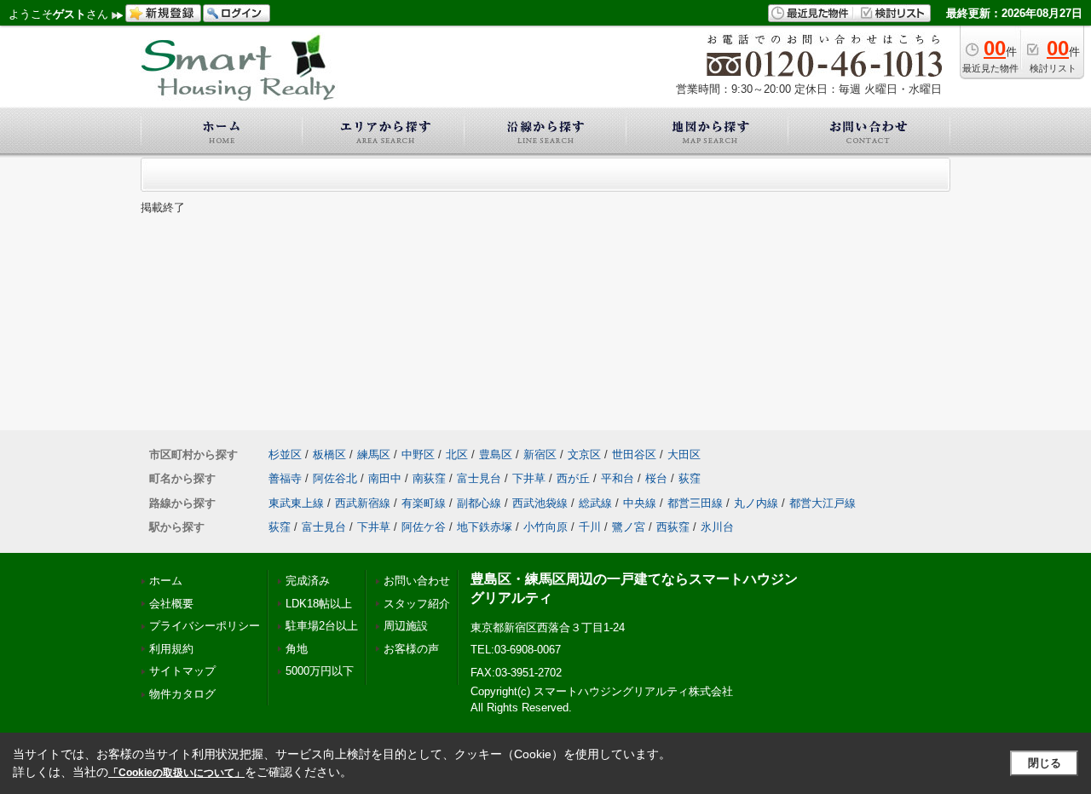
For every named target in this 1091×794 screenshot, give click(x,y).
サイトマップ (182, 671)
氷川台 (717, 527)
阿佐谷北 (335, 478)
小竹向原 (545, 527)
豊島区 (495, 454)
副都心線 (479, 503)
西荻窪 (673, 527)
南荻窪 (429, 478)
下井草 (529, 478)
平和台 (617, 478)
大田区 (684, 454)
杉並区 (285, 454)
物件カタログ (182, 694)
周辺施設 (406, 625)
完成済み (308, 580)
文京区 (584, 454)
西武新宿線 (362, 503)
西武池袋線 (540, 503)
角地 (297, 648)
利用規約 (171, 648)
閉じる (1044, 763)
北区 (457, 454)
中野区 (418, 454)
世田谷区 (634, 454)
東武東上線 (296, 503)
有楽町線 (423, 503)
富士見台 (479, 478)
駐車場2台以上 (322, 625)
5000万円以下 (320, 671)
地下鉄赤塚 (484, 527)
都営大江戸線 (822, 503)
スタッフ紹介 (417, 603)
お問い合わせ (417, 580)
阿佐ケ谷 (423, 527)
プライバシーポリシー (204, 625)
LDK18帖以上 (319, 603)
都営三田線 (695, 503)
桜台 (656, 478)
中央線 (639, 503)
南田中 (384, 478)
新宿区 (540, 454)
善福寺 (285, 478)
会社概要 (171, 603)
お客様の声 (411, 648)
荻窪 (689, 478)
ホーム (165, 580)
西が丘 (573, 478)
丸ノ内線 (756, 503)
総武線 (595, 503)
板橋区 (329, 454)
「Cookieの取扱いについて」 (176, 773)
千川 (590, 527)
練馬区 (373, 454)
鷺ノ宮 (628, 527)
